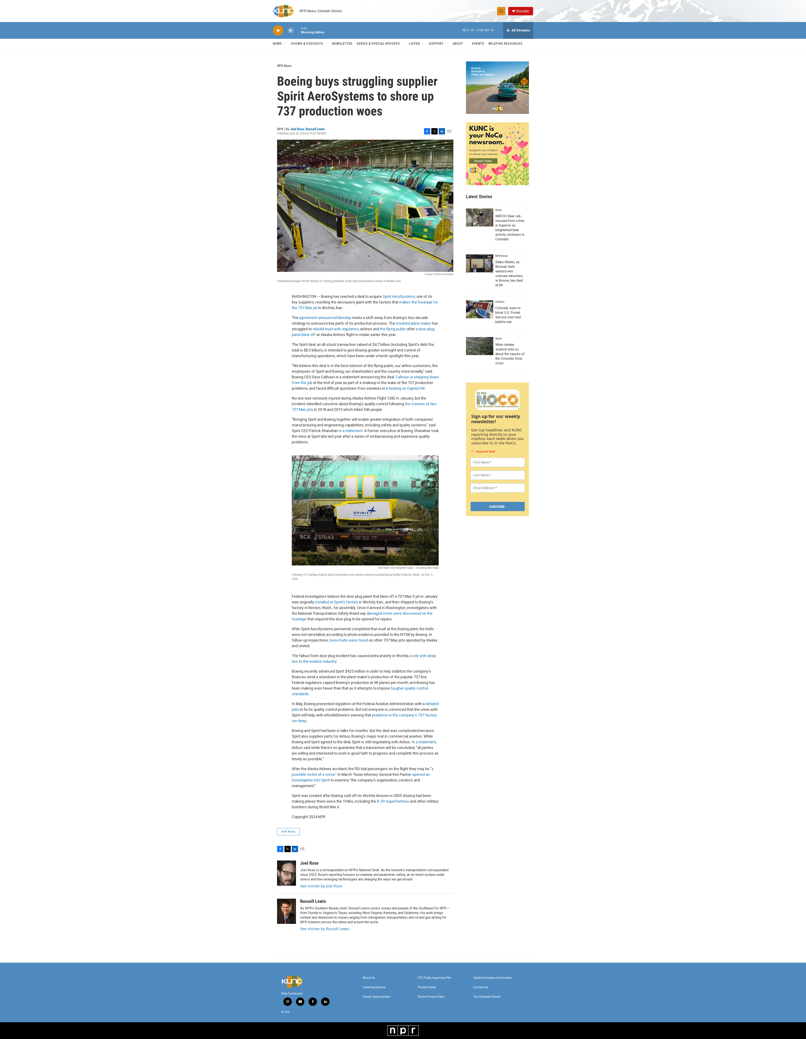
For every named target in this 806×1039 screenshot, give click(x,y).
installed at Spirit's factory (336, 602)
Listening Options (374, 987)
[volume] (290, 30)
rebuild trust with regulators (336, 329)
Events (478, 43)
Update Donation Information (492, 977)
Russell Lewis (315, 129)
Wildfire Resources (505, 43)
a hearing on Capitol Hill (405, 388)
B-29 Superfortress (393, 801)
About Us (369, 977)
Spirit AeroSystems (399, 296)
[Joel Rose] (286, 873)
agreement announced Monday (325, 317)
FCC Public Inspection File (434, 977)
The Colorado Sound (486, 996)
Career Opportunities (376, 996)
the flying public (393, 329)
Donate (522, 11)
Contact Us (480, 987)
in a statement (351, 430)
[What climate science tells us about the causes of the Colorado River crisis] (479, 346)
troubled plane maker (413, 323)
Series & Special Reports (378, 43)
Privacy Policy (427, 987)
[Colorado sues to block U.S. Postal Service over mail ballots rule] (479, 309)
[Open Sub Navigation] (285, 43)
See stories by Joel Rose (321, 885)
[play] (278, 30)
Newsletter (342, 43)
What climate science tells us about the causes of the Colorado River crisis (510, 354)
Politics (499, 301)
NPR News (284, 66)
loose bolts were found (349, 640)
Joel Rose (297, 129)
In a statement (424, 742)
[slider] (297, 30)
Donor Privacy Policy (431, 996)
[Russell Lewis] (286, 911)
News (498, 210)
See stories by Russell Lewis (324, 928)
